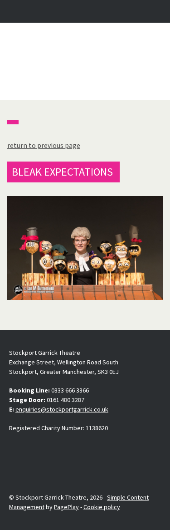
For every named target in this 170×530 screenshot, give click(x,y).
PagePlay (66, 507)
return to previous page (43, 145)
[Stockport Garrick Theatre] (85, 61)
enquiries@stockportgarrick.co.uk (61, 409)
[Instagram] (37, 449)
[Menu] (155, 11)
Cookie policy (101, 507)
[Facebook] (16, 449)
